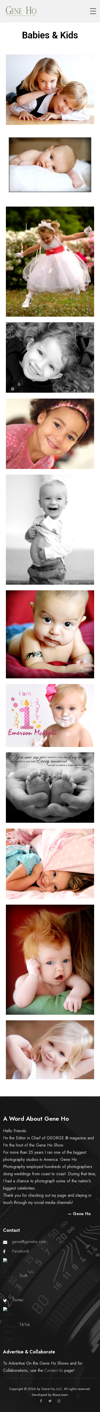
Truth (23, 1276)
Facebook (20, 1251)
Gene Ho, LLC (51, 1388)
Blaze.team (60, 1394)
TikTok (24, 1325)
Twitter (18, 1300)
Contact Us (53, 1370)
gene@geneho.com (29, 1242)
